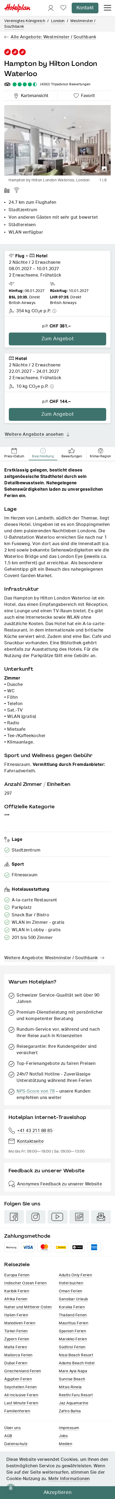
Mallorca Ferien (18, 1355)
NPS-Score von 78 (36, 1091)
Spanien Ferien (72, 1331)
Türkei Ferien (16, 1331)
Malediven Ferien (19, 1323)
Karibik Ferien (16, 1291)
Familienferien (17, 1411)
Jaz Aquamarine (73, 1403)
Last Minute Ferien (21, 1403)
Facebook (14, 1217)
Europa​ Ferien (17, 1275)
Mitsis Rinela (70, 1387)
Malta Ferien (15, 1347)
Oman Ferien (70, 1291)
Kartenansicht (33, 95)
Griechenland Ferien (22, 1371)
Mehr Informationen (69, 1479)
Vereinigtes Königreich (24, 21)
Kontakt (85, 8)
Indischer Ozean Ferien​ (25, 1283)
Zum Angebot (57, 339)
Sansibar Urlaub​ (73, 1299)
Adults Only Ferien (75, 1275)
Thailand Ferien (73, 1315)
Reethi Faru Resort (76, 1395)
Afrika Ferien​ (16, 1299)
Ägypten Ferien (18, 1379)
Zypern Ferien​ (16, 1339)
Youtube (57, 1217)
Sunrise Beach (72, 1379)
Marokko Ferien (73, 1339)
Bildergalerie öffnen (104, 169)
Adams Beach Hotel (77, 1363)
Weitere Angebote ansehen (34, 434)
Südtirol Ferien (72, 1347)
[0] (63, 8)
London (58, 21)
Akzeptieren (58, 1492)
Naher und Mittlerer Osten (28, 1307)
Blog (79, 1217)
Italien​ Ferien (16, 1315)
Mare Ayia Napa (73, 1371)
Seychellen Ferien (20, 1387)
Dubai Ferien (15, 1363)
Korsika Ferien (72, 1307)
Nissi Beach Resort (76, 1355)
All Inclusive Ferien (21, 1395)
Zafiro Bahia (70, 1411)
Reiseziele (17, 1264)
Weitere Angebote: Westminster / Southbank (51, 958)
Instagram (35, 1217)
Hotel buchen (71, 1283)
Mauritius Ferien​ (73, 1323)
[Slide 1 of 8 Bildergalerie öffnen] (57, 140)
